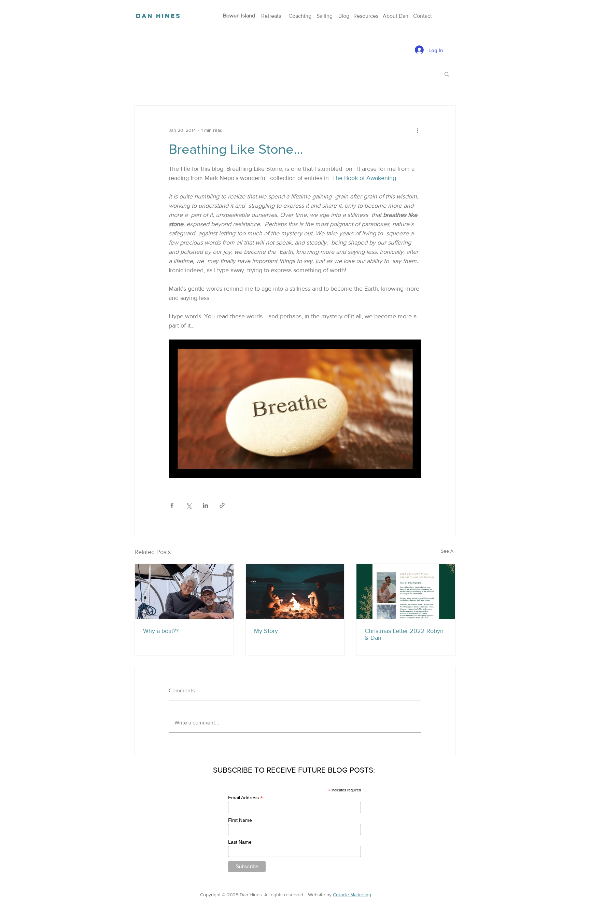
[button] (447, 74)
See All (448, 551)
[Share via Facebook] (172, 505)
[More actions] (417, 130)
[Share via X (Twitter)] (188, 505)
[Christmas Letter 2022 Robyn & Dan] (405, 591)
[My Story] (295, 591)
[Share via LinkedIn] (205, 505)
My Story (266, 630)
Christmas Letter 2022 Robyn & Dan (404, 634)
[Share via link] (222, 505)
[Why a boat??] (184, 591)
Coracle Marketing (352, 894)
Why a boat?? (161, 630)
